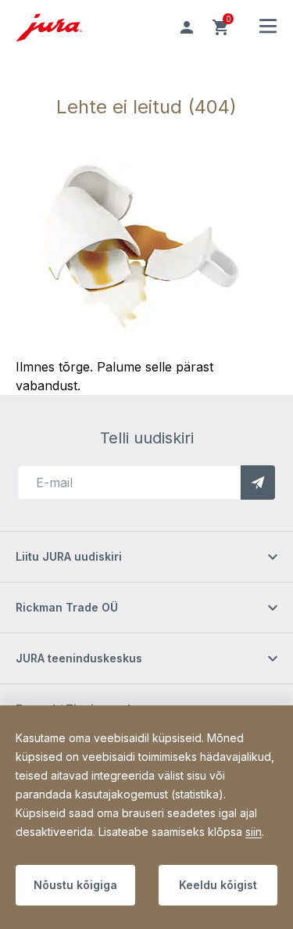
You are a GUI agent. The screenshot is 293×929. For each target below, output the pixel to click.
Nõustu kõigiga (75, 884)
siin (253, 831)
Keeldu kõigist (218, 884)
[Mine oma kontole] (186, 27)
